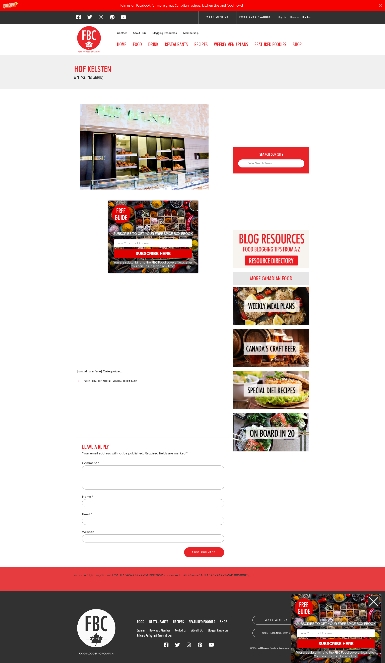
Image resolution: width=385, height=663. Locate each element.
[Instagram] (100, 18)
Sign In (282, 17)
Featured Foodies (270, 44)
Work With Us (276, 620)
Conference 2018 (276, 633)
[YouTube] (123, 18)
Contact (121, 33)
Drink (153, 44)
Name (87, 497)
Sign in (141, 630)
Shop (297, 44)
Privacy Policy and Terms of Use (154, 636)
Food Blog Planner (255, 17)
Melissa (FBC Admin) (88, 77)
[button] (192, 5)
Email (87, 514)
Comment (90, 463)
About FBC (139, 33)
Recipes (201, 44)
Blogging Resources (164, 33)
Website (88, 532)
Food (137, 44)
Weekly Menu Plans (231, 44)
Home (121, 44)
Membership (191, 33)
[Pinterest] (112, 18)
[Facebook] (78, 18)
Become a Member (300, 17)
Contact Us (180, 630)
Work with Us (217, 17)
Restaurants (176, 44)
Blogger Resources (218, 630)
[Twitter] (89, 18)
